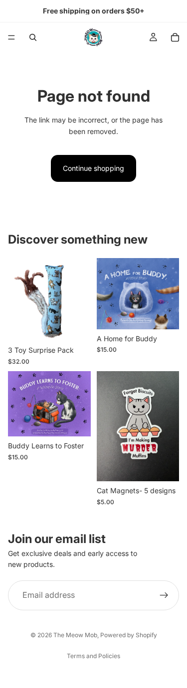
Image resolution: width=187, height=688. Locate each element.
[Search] (33, 37)
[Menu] (11, 37)
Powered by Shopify (128, 635)
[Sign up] (164, 594)
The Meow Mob (75, 635)
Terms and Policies (93, 656)
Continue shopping (93, 168)
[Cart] (175, 37)
